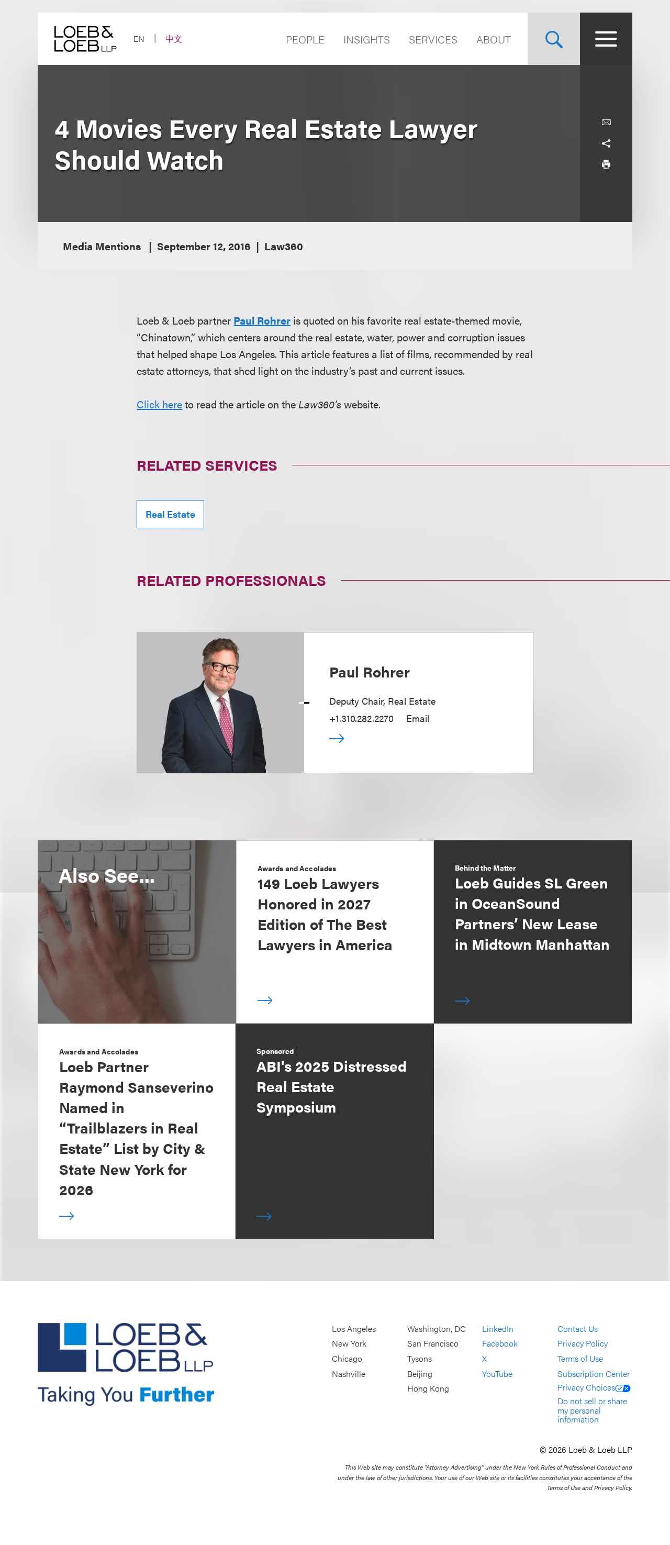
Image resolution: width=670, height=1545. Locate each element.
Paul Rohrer (369, 671)
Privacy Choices (586, 1387)
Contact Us (577, 1328)
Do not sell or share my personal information (592, 1410)
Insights (366, 39)
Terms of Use (580, 1358)
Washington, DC (436, 1328)
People (305, 39)
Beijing (419, 1374)
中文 (173, 38)
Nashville (348, 1374)
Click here (159, 404)
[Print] (606, 164)
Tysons (419, 1358)
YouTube (497, 1374)
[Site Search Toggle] (554, 39)
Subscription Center (593, 1374)
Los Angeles (354, 1328)
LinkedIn (497, 1328)
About (493, 39)
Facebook (500, 1344)
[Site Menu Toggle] (606, 39)
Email (417, 718)
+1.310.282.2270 (361, 718)
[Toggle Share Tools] (606, 143)
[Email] (606, 122)
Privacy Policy (582, 1344)
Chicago (347, 1358)
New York (349, 1344)
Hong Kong (428, 1389)
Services (433, 39)
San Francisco (433, 1344)
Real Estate (170, 513)
